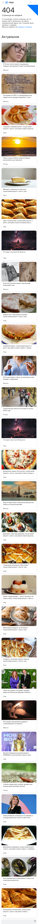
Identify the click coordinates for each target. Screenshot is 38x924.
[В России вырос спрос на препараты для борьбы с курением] (19, 370)
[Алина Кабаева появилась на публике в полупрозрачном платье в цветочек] (19, 809)
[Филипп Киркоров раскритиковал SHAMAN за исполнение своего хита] (19, 746)
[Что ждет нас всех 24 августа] (19, 433)
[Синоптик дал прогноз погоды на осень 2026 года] (19, 402)
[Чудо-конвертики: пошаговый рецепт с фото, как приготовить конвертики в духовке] (19, 214)
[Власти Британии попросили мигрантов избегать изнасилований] (19, 496)
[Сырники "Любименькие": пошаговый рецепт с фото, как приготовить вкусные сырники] (19, 120)
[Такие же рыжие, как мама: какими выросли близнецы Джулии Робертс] (19, 683)
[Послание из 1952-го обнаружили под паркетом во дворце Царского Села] (19, 88)
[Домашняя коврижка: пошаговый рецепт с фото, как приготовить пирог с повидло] (19, 840)
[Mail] (6, 2)
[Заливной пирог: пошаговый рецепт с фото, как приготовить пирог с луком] (19, 339)
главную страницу (25, 27)
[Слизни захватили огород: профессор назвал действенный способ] (19, 777)
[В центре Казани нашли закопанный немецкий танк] (19, 276)
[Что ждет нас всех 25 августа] (19, 245)
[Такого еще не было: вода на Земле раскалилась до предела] (19, 151)
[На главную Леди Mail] (11, 2)
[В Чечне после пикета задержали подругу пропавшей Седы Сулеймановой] (19, 57)
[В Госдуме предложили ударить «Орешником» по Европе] (19, 715)
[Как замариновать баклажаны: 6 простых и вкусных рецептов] (19, 871)
